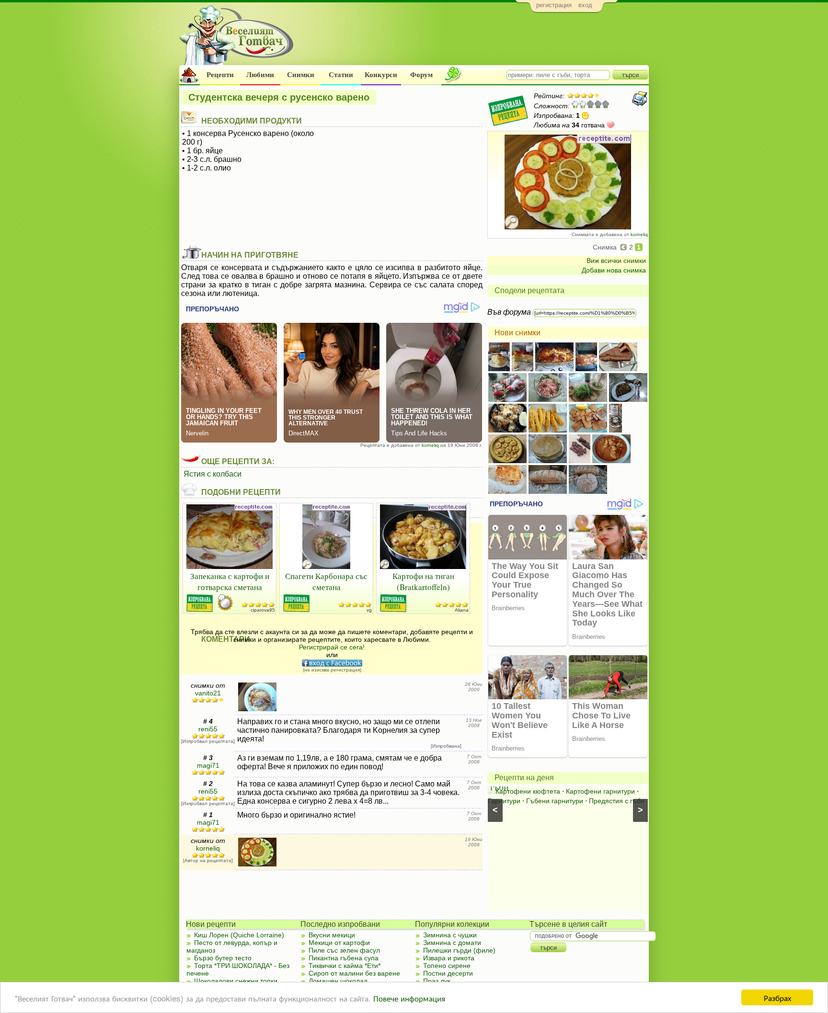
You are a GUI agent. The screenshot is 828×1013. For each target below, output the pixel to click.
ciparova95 (263, 610)
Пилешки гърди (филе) (459, 950)
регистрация (554, 5)
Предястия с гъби (616, 801)
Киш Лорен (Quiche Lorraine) (239, 935)
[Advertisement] (474, 41)
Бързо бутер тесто (223, 958)
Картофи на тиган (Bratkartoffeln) (423, 581)
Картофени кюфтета (527, 791)
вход (585, 5)
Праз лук (436, 981)
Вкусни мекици (332, 935)
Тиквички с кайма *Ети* (344, 965)
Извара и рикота (448, 958)
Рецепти (220, 75)
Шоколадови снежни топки (235, 981)
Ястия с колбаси (213, 474)
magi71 (208, 765)
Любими (260, 75)
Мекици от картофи (339, 942)
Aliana (462, 610)
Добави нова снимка (614, 270)
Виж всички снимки (616, 260)
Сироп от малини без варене (354, 973)
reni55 (208, 729)
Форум (421, 75)
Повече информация (409, 998)
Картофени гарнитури (600, 791)
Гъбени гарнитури (554, 801)
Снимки (300, 75)
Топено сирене (447, 965)
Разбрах (777, 997)
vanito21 (208, 693)
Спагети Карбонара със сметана (326, 581)
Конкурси (381, 75)
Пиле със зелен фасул (344, 950)
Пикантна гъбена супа (344, 958)
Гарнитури (504, 801)
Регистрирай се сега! (332, 647)
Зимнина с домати (452, 942)
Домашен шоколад (338, 981)
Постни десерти (448, 973)
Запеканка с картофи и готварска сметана (229, 581)
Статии (341, 75)
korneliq (639, 234)
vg (369, 610)
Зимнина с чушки (450, 935)
